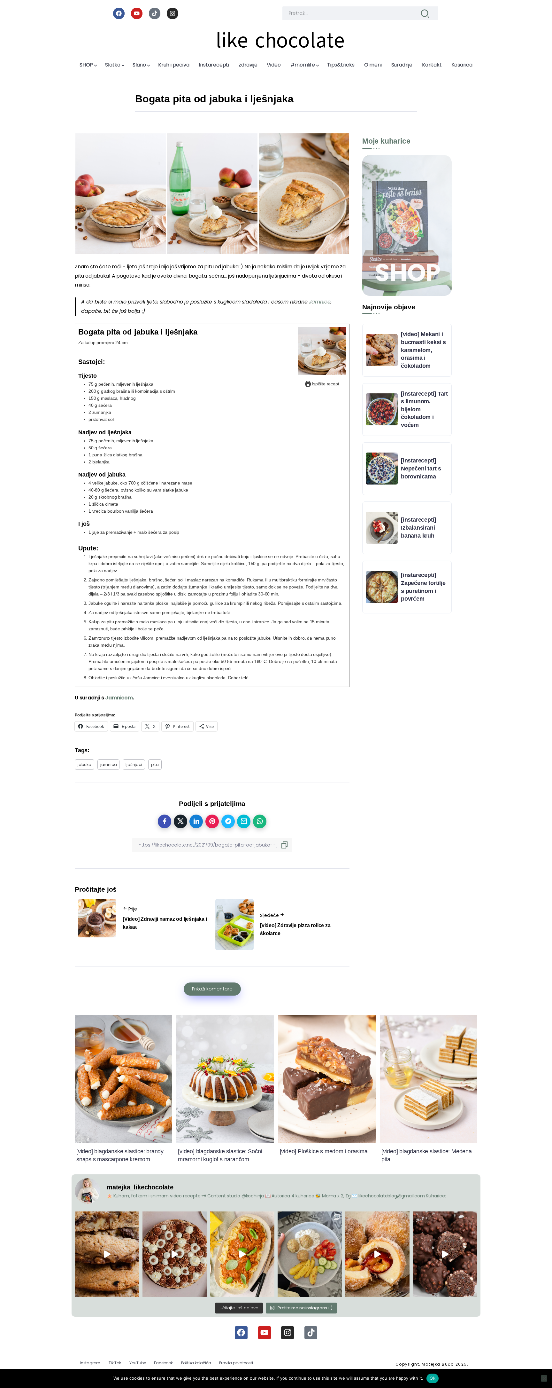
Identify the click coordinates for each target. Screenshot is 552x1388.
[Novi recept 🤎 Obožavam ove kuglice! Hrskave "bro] (445, 1254)
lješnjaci (134, 764)
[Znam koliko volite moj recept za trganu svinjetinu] (242, 1254)
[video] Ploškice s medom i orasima (324, 1151)
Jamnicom (119, 697)
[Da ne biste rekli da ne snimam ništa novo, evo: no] (174, 1254)
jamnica (108, 764)
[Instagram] (172, 13)
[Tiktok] (154, 13)
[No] (544, 1378)
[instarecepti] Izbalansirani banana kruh (418, 528)
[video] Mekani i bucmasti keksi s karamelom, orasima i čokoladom (423, 350)
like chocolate (280, 40)
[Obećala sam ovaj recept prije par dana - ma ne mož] (107, 1254)
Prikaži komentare (212, 989)
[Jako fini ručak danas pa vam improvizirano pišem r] (310, 1254)
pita (155, 764)
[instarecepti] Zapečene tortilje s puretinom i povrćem (423, 587)
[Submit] (425, 13)
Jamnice (320, 301)
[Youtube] (136, 13)
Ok (432, 1378)
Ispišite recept (325, 383)
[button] (120, 194)
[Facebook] (119, 13)
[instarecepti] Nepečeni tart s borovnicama (421, 468)
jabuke (84, 764)
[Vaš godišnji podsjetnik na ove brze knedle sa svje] (377, 1254)
